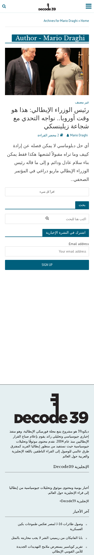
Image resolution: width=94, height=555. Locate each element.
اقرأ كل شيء (47, 191)
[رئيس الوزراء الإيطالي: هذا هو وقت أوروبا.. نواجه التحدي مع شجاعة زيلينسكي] (47, 71)
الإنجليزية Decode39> (74, 501)
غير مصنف (82, 102)
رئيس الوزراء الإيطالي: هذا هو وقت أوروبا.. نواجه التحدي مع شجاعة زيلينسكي (50, 118)
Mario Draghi (79, 135)
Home (85, 21)
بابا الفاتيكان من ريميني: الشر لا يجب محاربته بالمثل (47, 537)
